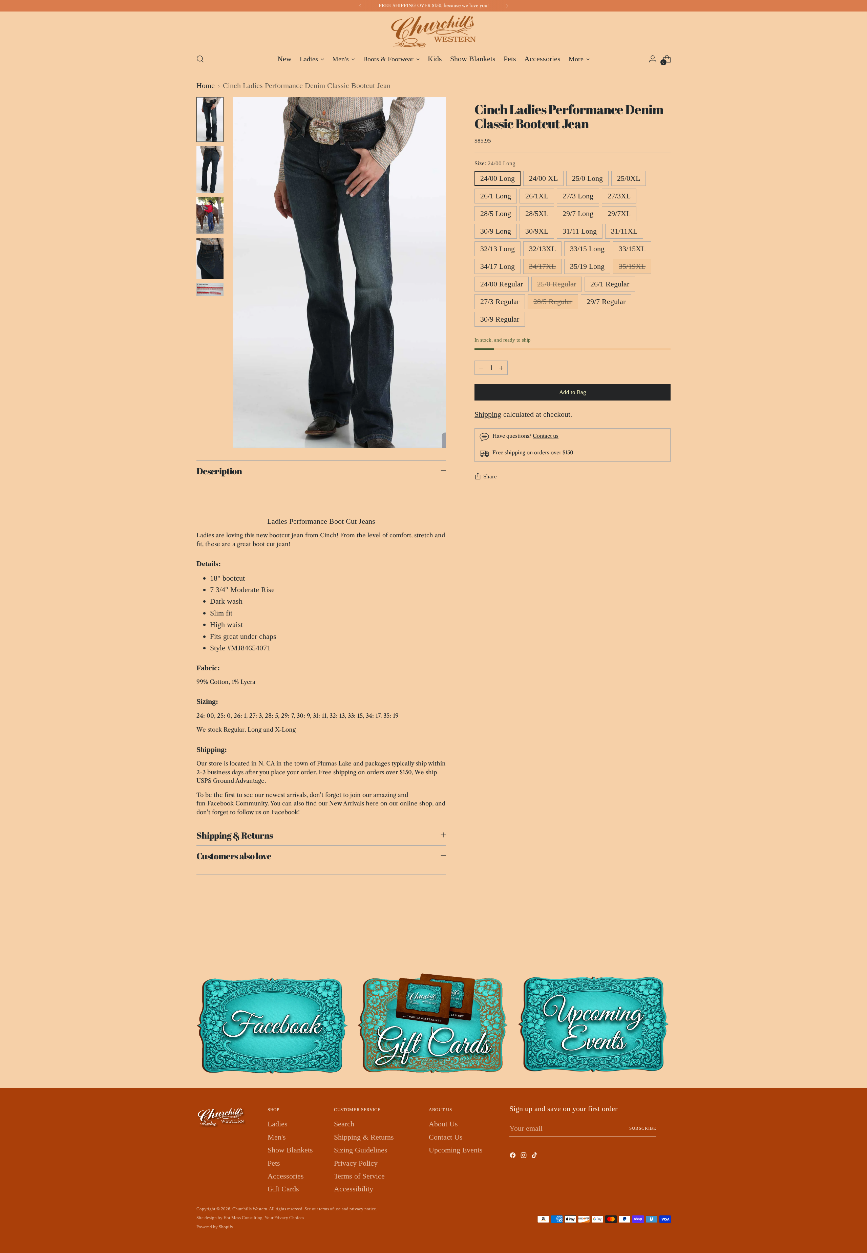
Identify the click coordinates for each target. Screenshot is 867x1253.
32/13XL (542, 248)
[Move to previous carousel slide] (649, 936)
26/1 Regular (609, 284)
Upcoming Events (456, 1150)
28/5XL (536, 213)
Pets (274, 1163)
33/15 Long (587, 248)
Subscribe (642, 1128)
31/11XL (624, 231)
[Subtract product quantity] (481, 367)
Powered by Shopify (214, 1226)
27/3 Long (578, 196)
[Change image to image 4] (210, 258)
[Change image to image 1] (210, 119)
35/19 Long (587, 266)
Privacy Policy (356, 1163)
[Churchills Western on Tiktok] (535, 1156)
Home (205, 85)
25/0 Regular (556, 284)
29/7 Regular (606, 301)
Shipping (487, 414)
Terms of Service (359, 1176)
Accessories (286, 1176)
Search (344, 1124)
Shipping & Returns (364, 1137)
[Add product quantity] (501, 367)
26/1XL (536, 196)
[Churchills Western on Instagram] (524, 1156)
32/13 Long (497, 248)
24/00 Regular (501, 284)
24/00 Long (497, 178)
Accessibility (353, 1189)
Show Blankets (290, 1150)
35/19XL (632, 266)
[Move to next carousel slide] (665, 936)
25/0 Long (587, 178)
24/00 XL (543, 178)
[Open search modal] (200, 59)
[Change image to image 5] (210, 289)
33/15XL (632, 248)
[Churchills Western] (433, 31)
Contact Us (446, 1137)
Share (490, 476)
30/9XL (536, 231)
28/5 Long (495, 213)
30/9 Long (495, 231)
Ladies (278, 1124)
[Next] (507, 6)
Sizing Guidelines (360, 1150)
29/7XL (619, 213)
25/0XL (628, 178)
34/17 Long (497, 266)
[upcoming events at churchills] (594, 1023)
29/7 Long (578, 213)
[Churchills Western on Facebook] (513, 1156)
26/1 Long (495, 196)
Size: (494, 163)
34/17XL (542, 266)
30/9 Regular (499, 319)
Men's (277, 1137)
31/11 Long (580, 231)
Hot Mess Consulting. (243, 1217)
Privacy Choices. (289, 1217)
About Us (443, 1124)
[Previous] (360, 6)
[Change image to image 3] (210, 215)
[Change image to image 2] (210, 169)
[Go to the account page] (652, 59)
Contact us (545, 436)
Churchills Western (249, 1208)
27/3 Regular (499, 301)
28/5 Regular (552, 301)
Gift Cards (283, 1189)
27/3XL (619, 196)
